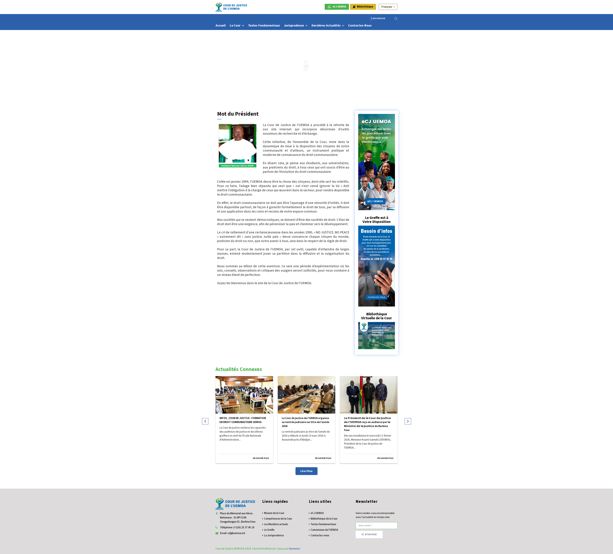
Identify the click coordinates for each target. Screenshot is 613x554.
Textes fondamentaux (264, 25)
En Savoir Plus (261, 458)
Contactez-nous (360, 25)
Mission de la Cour (274, 513)
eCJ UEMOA (338, 7)
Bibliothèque (364, 7)
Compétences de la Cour (278, 519)
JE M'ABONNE (369, 534)
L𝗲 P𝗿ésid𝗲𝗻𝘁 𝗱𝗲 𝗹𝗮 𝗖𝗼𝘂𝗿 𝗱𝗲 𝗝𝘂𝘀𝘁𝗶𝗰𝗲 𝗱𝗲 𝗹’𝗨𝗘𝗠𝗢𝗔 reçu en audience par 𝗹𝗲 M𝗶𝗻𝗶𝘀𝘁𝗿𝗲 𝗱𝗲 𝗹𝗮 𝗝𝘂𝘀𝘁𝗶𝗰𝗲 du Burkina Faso (367, 424)
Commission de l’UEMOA (324, 530)
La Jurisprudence (274, 535)
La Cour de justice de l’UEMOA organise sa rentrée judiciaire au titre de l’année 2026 (305, 422)
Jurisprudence (294, 25)
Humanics (294, 549)
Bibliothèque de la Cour (324, 519)
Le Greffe (269, 530)
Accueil (221, 25)
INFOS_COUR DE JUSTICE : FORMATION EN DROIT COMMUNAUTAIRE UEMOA (242, 420)
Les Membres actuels (276, 524)
